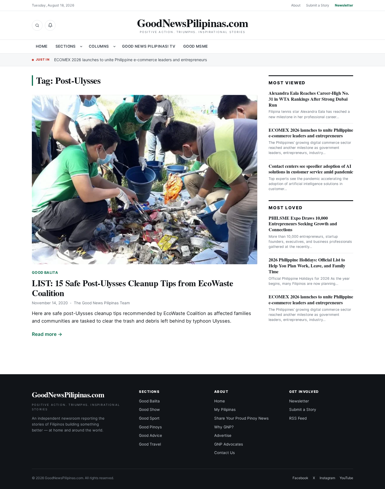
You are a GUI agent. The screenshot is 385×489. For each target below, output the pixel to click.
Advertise (222, 435)
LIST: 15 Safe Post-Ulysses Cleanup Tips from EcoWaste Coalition (132, 288)
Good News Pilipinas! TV (148, 46)
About (295, 5)
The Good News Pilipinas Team (102, 303)
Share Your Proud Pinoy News (241, 418)
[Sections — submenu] (81, 46)
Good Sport (149, 418)
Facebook (300, 478)
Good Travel (150, 444)
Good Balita (45, 272)
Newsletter (344, 5)
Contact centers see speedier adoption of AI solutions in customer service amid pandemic (311, 169)
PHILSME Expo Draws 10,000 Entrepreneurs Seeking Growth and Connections (303, 224)
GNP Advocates (228, 444)
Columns (99, 46)
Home (42, 46)
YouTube (346, 478)
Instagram (327, 478)
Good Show (149, 409)
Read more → (47, 334)
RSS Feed (298, 418)
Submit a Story (317, 5)
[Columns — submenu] (114, 46)
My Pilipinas (225, 409)
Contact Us (224, 452)
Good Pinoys (150, 427)
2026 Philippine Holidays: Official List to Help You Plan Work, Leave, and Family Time (307, 265)
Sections (66, 46)
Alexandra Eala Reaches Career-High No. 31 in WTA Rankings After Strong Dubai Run (309, 99)
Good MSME (195, 46)
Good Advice (150, 435)
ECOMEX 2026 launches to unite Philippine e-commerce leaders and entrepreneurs (130, 59)
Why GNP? (224, 427)
